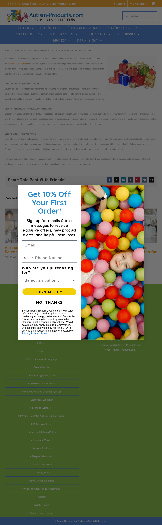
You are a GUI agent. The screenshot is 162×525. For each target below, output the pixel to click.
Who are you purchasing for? (47, 270)
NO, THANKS (49, 302)
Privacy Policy (30, 333)
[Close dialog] (139, 190)
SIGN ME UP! (49, 291)
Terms (44, 333)
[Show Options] (73, 280)
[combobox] (28, 257)
